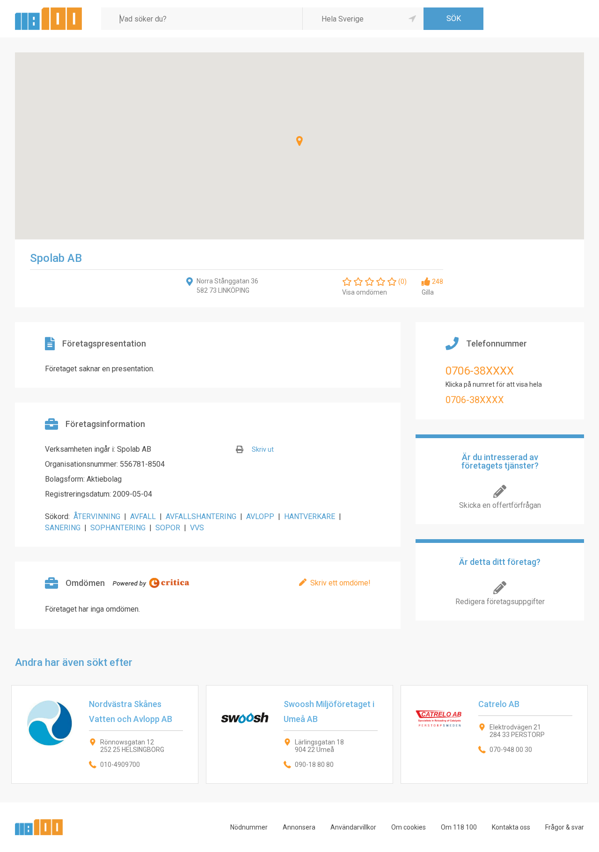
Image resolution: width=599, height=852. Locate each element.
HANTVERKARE (309, 516)
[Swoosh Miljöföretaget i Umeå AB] (299, 734)
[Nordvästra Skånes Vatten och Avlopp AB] (105, 734)
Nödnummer (249, 827)
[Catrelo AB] (494, 734)
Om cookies (408, 827)
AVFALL (143, 516)
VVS (197, 527)
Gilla (428, 292)
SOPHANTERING (118, 527)
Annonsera (299, 827)
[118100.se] (48, 11)
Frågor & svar (564, 827)
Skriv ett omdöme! (340, 582)
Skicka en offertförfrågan (500, 505)
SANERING (62, 527)
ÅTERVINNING (96, 516)
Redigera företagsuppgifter (500, 601)
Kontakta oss (511, 827)
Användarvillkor (353, 827)
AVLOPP (260, 516)
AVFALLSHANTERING (201, 516)
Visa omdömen (364, 292)
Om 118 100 (459, 827)
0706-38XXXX (480, 370)
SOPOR (167, 527)
